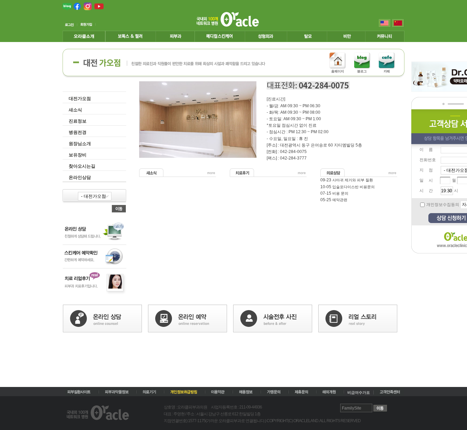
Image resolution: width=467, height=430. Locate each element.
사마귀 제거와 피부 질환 (352, 180)
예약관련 (339, 200)
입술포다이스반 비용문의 (353, 187)
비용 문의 (340, 193)
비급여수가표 (358, 392)
